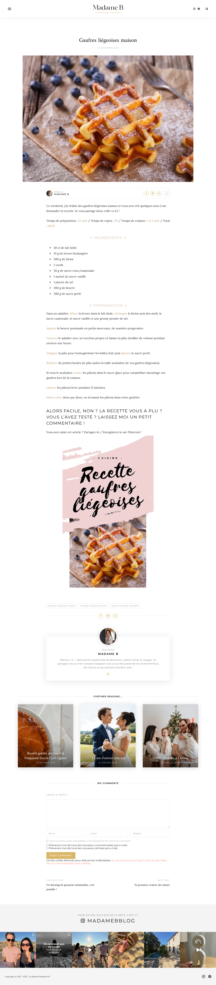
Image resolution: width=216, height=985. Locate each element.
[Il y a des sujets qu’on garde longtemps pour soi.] (54, 950)
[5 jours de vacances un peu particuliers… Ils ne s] (18, 950)
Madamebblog (111, 921)
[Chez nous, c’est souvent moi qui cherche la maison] (162, 950)
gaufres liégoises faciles (93, 606)
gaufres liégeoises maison (62, 606)
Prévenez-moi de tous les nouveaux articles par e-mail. (83, 848)
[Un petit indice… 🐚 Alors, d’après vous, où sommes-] (126, 950)
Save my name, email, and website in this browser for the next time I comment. (90, 841)
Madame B (61, 194)
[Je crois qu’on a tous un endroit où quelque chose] (90, 950)
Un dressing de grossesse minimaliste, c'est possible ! (70, 887)
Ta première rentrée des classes (152, 885)
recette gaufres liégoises (125, 606)
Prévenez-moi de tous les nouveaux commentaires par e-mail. (88, 845)
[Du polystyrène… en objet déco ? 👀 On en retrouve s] (198, 950)
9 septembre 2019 (108, 48)
